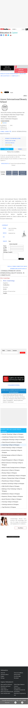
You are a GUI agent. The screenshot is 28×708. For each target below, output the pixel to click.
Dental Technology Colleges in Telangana (12, 447)
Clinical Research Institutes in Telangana (12, 442)
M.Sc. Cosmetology (5, 278)
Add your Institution (21, 70)
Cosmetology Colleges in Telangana (10, 445)
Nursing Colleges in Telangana (9, 473)
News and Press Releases (6, 684)
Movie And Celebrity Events (7, 691)
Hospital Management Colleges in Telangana (13, 460)
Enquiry (2, 676)
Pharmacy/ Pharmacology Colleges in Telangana (13, 478)
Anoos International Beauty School (13, 395)
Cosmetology (14, 75)
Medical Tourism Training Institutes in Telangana (14, 467)
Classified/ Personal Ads (19, 689)
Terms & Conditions (18, 672)
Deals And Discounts (5, 693)
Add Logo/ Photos (9, 142)
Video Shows (3, 688)
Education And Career (6, 686)
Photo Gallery (17, 688)
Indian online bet (4, 689)
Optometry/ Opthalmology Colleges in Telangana (14, 475)
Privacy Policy (17, 674)
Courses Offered (4, 131)
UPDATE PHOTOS (5, 163)
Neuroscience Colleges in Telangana (11, 470)
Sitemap (2, 678)
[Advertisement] (14, 14)
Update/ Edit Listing (10, 140)
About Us (3, 672)
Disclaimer (16, 678)
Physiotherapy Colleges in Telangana (11, 481)
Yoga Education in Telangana (9, 507)
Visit (9, 241)
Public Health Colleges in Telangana (10, 486)
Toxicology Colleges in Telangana (10, 501)
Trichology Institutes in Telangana (10, 504)
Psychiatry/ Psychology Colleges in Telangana (13, 483)
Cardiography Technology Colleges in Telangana (13, 439)
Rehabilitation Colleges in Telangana (11, 493)
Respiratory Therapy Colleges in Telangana (12, 496)
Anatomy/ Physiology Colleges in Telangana (12, 434)
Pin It (11, 92)
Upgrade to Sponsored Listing (13, 138)
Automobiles (17, 691)
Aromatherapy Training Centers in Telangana (13, 437)
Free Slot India (17, 676)
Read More (20, 528)
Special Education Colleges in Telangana (11, 499)
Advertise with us (4, 674)
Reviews (5, 122)
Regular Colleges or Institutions (9, 73)
